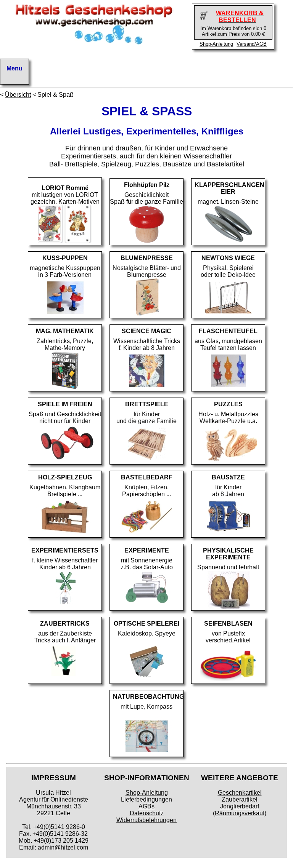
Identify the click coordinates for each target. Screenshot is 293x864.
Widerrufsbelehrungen (146, 820)
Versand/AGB (252, 44)
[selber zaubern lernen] (64, 680)
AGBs (146, 806)
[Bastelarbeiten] (146, 533)
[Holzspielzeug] (64, 533)
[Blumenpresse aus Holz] (147, 314)
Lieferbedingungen (146, 799)
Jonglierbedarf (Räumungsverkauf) (239, 809)
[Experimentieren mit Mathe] (65, 387)
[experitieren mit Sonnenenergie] (146, 607)
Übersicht (18, 94)
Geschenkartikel (240, 792)
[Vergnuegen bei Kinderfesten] (228, 680)
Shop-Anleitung (216, 44)
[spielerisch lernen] (64, 607)
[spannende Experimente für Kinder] (228, 607)
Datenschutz (147, 813)
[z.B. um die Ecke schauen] (146, 680)
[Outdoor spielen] (65, 460)
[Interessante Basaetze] (228, 533)
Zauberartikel (240, 799)
